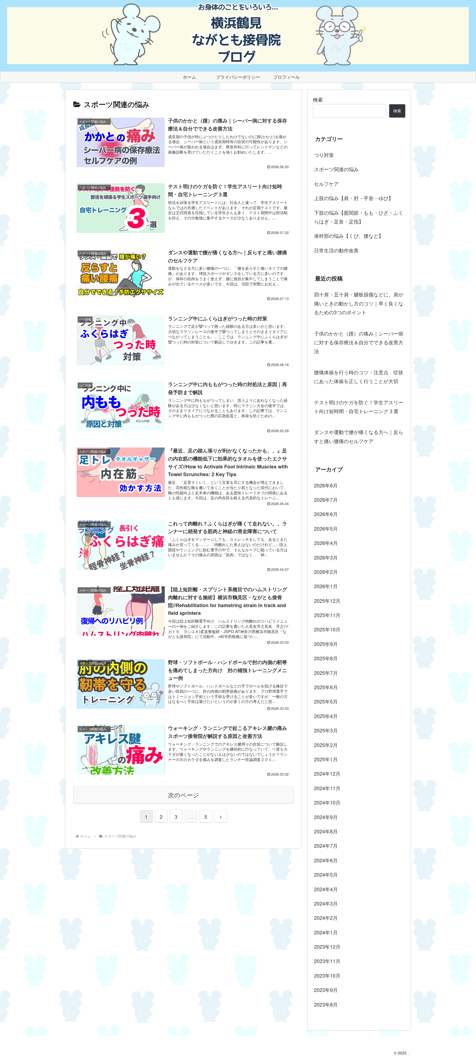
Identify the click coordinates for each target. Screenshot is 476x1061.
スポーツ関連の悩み (339, 169)
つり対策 (324, 154)
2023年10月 (327, 975)
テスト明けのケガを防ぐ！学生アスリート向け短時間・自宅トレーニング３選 (358, 406)
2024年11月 (327, 788)
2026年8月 (326, 485)
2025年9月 (326, 643)
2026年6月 (326, 513)
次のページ (183, 794)
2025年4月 (326, 715)
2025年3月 (326, 730)
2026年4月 (326, 542)
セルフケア (326, 183)
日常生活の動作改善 (336, 250)
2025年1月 (326, 759)
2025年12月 (327, 600)
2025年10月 (327, 629)
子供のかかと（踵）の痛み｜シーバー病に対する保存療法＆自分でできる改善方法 (358, 342)
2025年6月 (326, 687)
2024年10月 (327, 802)
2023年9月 (326, 989)
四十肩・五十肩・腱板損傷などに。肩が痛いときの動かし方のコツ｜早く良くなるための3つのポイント (358, 303)
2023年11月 (327, 960)
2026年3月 (326, 557)
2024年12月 (327, 773)
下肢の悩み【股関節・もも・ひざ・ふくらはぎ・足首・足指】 (358, 217)
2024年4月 (326, 889)
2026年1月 (326, 586)
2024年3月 (326, 903)
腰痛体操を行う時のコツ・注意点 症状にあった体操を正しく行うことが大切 (358, 376)
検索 (318, 99)
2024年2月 (326, 917)
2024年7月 (326, 845)
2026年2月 (326, 571)
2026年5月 (326, 528)
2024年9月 (326, 816)
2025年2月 (326, 744)
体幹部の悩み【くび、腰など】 (348, 235)
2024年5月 (326, 874)
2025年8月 (326, 658)
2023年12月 (327, 946)
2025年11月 (327, 614)
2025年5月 (326, 701)
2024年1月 (326, 932)
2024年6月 (326, 860)
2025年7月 (326, 672)
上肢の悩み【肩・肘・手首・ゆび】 (353, 197)
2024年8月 (326, 831)
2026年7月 (326, 499)
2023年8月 (326, 1004)
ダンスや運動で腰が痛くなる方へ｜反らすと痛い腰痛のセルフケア (358, 436)
